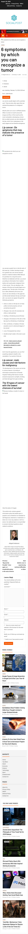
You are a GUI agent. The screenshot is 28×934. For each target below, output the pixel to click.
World (4, 764)
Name (6, 609)
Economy (4, 766)
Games (4, 919)
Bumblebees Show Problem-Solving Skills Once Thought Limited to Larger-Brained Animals (13, 710)
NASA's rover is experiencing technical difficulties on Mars (20, 565)
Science (4, 673)
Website (6, 620)
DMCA (21, 3)
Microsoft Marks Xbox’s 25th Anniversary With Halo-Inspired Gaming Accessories (12, 863)
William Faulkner (15, 682)
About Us (8, 3)
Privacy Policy (15, 3)
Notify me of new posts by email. (14, 639)
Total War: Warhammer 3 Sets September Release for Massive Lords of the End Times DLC (13, 924)
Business (4, 890)
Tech (4, 858)
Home (4, 759)
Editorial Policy (11, 5)
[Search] (25, 35)
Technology (5, 770)
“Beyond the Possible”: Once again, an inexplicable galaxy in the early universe (8, 566)
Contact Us (19, 5)
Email (6, 614)
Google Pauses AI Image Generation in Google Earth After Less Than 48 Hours (13, 678)
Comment (7, 587)
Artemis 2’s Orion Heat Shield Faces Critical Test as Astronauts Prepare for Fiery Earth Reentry (13, 741)
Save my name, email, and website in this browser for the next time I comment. (13, 627)
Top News (5, 762)
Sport (3, 772)
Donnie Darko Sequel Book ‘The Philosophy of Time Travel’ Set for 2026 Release (13, 832)
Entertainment (6, 774)
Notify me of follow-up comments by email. (14, 635)
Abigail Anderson (6, 74)
